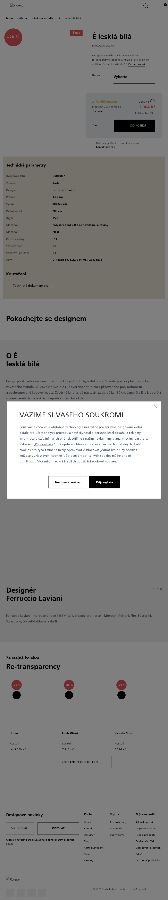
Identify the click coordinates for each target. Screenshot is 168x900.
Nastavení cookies (49, 456)
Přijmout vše (44, 444)
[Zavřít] (156, 406)
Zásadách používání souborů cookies (89, 461)
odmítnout (27, 461)
